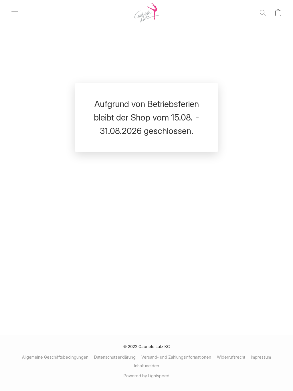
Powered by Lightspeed (146, 375)
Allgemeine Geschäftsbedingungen (55, 357)
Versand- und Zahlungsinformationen (176, 357)
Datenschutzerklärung (115, 357)
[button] (146, 13)
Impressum (261, 357)
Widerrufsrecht (231, 357)
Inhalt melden (146, 365)
